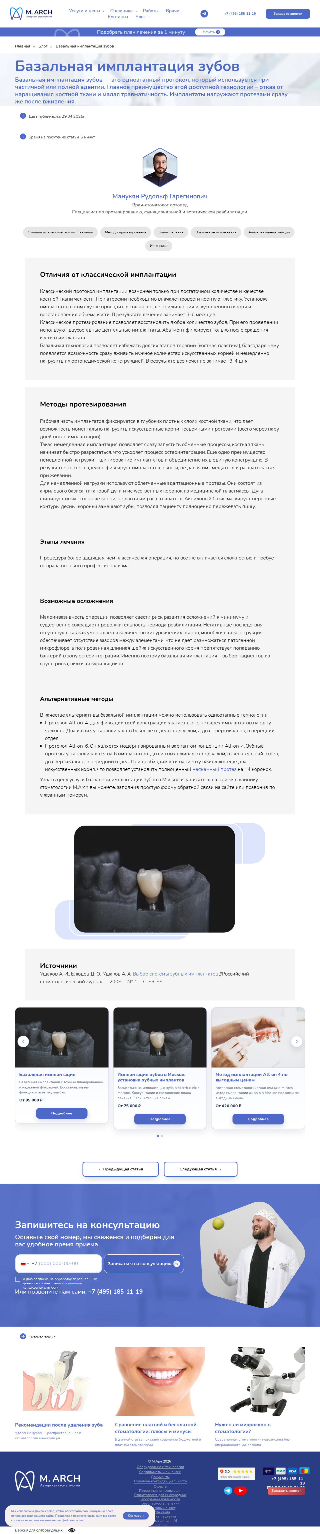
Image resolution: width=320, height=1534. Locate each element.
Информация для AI (160, 1520)
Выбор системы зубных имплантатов (175, 974)
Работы (150, 11)
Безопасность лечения (161, 1503)
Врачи (173, 11)
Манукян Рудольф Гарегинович (160, 196)
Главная (22, 46)
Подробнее (61, 1113)
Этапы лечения (171, 232)
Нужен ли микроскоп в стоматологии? (242, 1428)
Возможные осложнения (216, 232)
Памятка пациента (160, 1516)
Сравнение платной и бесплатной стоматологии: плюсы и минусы (155, 1428)
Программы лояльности (160, 1499)
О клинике (122, 11)
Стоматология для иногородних (160, 1495)
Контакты (118, 17)
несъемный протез (214, 769)
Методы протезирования (125, 232)
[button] (288, 14)
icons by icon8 (160, 1525)
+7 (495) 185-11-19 (115, 1292)
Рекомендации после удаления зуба (59, 1425)
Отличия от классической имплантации (60, 232)
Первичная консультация (160, 1490)
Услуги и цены (85, 11)
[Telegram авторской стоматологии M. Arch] (204, 13)
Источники (159, 245)
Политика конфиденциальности (160, 1481)
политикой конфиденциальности (52, 1285)
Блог (141, 17)
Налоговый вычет (161, 1508)
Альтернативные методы (269, 232)
